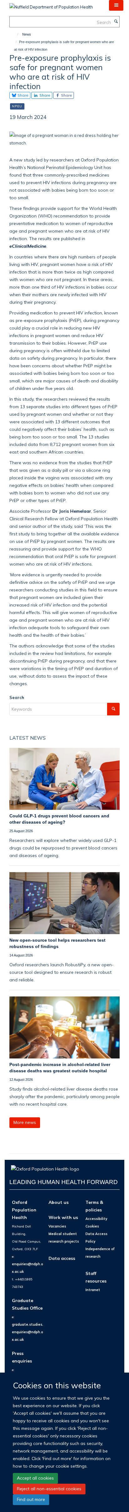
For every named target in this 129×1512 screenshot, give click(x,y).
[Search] (115, 21)
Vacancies (57, 1226)
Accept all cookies (35, 1478)
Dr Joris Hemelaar (71, 511)
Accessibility (96, 1218)
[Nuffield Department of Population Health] (51, 4)
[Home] (15, 34)
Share (22, 95)
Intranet (92, 1290)
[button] (116, 5)
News (26, 34)
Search (16, 697)
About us (59, 1202)
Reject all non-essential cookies (49, 1489)
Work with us (63, 1217)
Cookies (92, 1226)
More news (24, 1122)
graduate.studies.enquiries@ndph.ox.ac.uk (27, 1332)
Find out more (31, 1499)
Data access (62, 1258)
